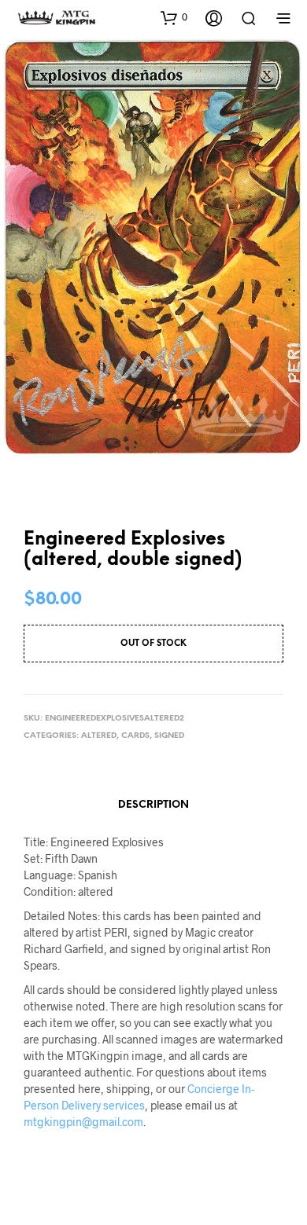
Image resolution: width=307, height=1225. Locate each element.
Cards (135, 736)
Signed (169, 736)
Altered (99, 736)
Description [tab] (153, 805)
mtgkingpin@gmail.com (83, 1121)
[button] (174, 17)
